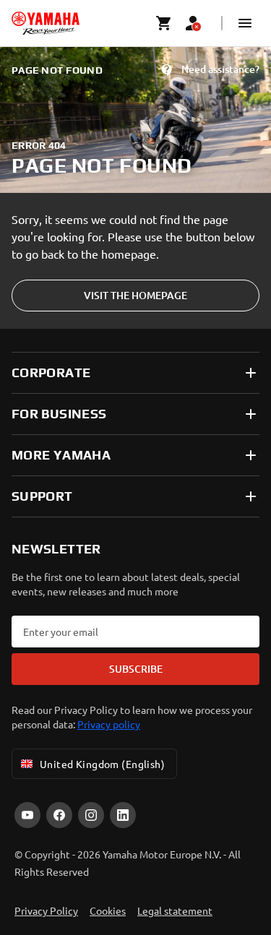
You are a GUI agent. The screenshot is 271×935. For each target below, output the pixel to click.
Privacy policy (108, 724)
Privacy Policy (46, 910)
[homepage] (45, 23)
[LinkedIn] (123, 815)
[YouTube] (27, 815)
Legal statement (174, 910)
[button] (245, 23)
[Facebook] (59, 815)
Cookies (108, 910)
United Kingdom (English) (102, 763)
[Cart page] (164, 23)
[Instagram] (91, 815)
